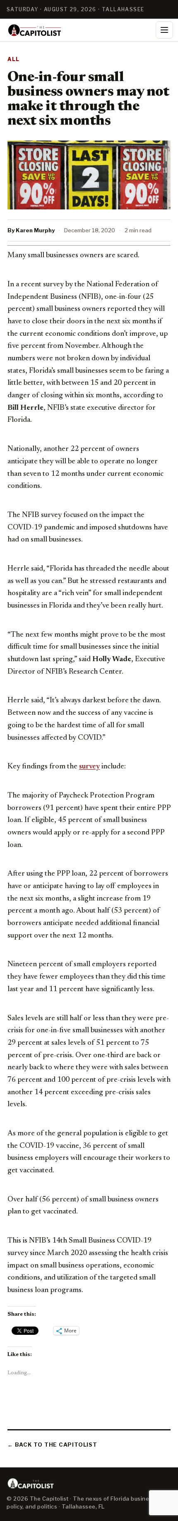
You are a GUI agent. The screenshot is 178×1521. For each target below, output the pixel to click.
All (13, 59)
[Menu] (164, 30)
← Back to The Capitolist (52, 1444)
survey (89, 766)
